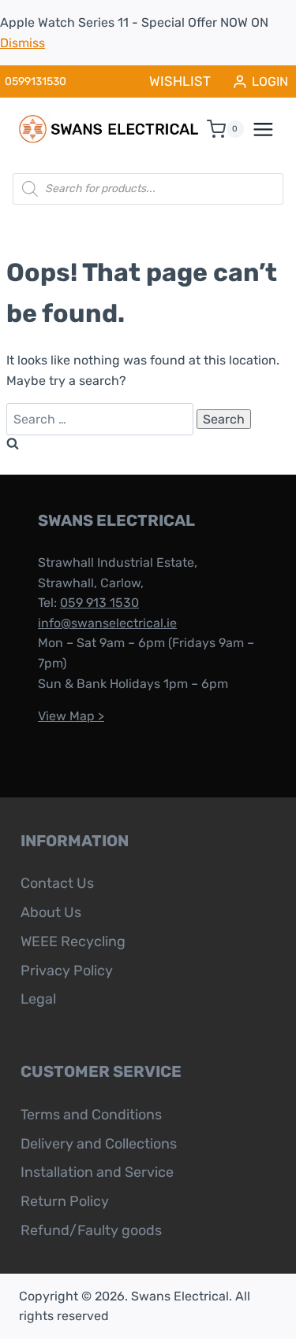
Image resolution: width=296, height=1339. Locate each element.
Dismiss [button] (22, 42)
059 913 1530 (99, 602)
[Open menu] (271, 129)
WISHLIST (180, 81)
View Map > (71, 715)
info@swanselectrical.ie (107, 623)
